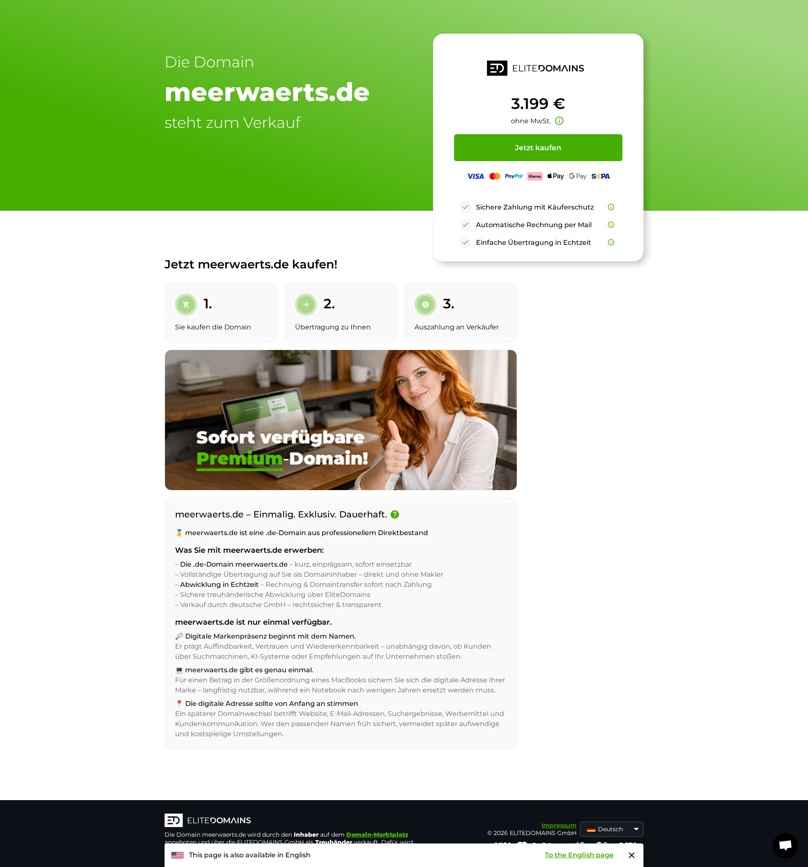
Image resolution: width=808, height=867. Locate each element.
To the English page (579, 855)
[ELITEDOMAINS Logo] (291, 821)
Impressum (559, 825)
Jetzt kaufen (538, 147)
